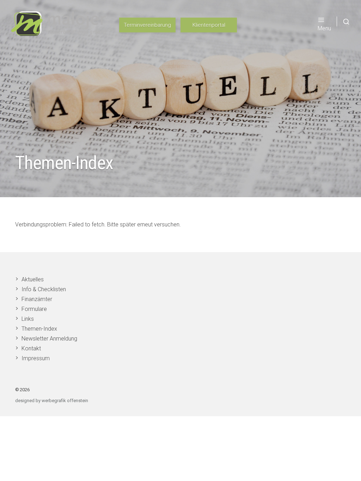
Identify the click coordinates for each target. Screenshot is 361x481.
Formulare (34, 309)
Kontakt (31, 348)
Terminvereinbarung (147, 25)
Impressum (36, 358)
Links (28, 319)
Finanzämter (37, 299)
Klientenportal (208, 25)
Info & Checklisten (44, 289)
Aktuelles (33, 279)
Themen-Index (39, 328)
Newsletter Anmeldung (49, 338)
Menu (324, 28)
